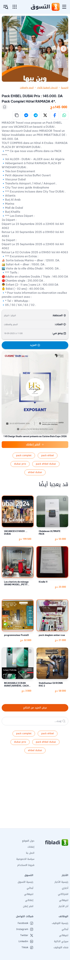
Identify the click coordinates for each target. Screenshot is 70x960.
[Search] (64, 721)
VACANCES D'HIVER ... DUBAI (15, 532)
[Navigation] (64, 7)
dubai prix (20, 464)
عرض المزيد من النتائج (35, 707)
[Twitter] (45, 115)
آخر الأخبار (63, 906)
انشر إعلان (28, 906)
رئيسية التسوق (25, 882)
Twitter (24, 935)
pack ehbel (47, 455)
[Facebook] (55, 115)
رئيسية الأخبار (61, 882)
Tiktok (25, 947)
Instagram (22, 929)
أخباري (65, 888)
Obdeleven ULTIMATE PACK (49, 532)
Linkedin (23, 941)
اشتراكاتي (63, 894)
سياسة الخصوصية (25, 859)
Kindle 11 (43, 582)
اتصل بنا (30, 853)
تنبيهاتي (63, 900)
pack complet (23, 455)
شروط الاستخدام (25, 865)
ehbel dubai (35, 472)
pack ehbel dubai (46, 464)
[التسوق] (55, 7)
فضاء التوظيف (61, 947)
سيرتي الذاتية (61, 941)
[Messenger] (26, 115)
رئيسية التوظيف (60, 923)
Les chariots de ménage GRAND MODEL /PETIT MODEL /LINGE (16, 583)
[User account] (6, 7)
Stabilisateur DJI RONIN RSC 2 (51, 684)
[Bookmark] (4, 107)
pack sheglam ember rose (52, 635)
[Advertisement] (35, 793)
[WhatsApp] (64, 115)
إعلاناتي (29, 900)
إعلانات (31, 847)
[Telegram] (36, 115)
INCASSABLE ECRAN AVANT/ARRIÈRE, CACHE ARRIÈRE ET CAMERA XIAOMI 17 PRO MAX (17, 684)
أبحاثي (30, 888)
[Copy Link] (17, 115)
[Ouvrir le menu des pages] (14, 6)
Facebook (23, 923)
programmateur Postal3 (16, 635)
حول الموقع (28, 841)
